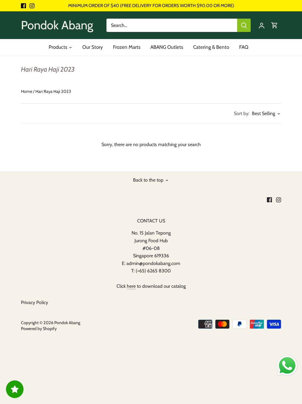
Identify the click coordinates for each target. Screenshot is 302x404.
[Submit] (244, 25)
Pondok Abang (57, 25)
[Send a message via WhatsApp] (287, 365)
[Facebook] (23, 5)
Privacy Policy (34, 302)
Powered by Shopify (39, 328)
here (131, 286)
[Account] (261, 25)
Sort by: (241, 113)
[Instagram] (32, 5)
